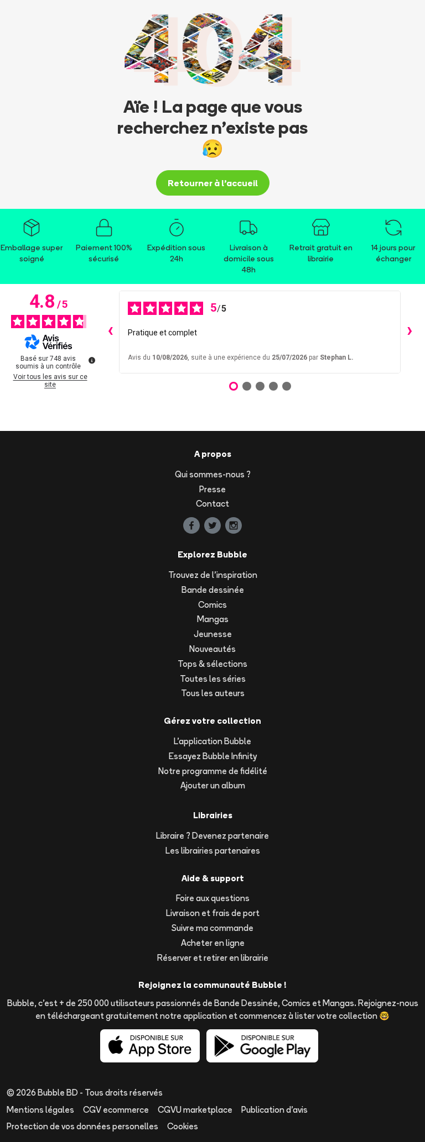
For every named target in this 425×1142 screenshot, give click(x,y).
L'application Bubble (212, 741)
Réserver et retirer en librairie (212, 957)
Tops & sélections (212, 664)
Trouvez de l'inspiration (212, 575)
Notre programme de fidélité (212, 771)
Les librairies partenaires (212, 850)
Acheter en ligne (213, 943)
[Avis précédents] (110, 332)
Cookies (182, 1126)
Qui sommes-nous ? (213, 474)
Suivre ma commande (212, 928)
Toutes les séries (213, 678)
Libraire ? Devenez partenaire (212, 835)
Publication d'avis (274, 1109)
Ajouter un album (212, 785)
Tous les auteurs (213, 693)
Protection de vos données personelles (82, 1126)
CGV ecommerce (116, 1109)
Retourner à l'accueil (213, 182)
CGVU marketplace (195, 1109)
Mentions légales (40, 1109)
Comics (212, 604)
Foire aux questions (213, 898)
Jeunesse (213, 634)
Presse (212, 489)
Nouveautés (212, 649)
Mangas (213, 619)
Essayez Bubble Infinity (213, 756)
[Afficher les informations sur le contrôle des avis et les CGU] (91, 360)
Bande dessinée (213, 590)
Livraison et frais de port (213, 913)
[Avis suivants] (409, 332)
